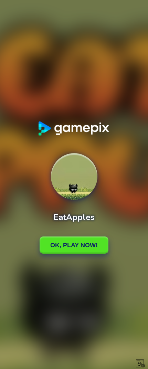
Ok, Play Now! (74, 245)
